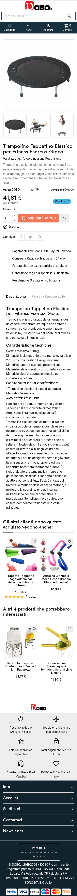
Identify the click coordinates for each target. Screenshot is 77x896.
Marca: (7, 189)
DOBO (16, 189)
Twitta (30, 237)
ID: (32, 189)
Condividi (21, 237)
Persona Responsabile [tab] (48, 296)
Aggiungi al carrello (38, 218)
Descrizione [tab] (16, 296)
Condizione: (58, 189)
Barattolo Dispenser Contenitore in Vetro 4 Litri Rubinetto (21, 666)
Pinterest (39, 237)
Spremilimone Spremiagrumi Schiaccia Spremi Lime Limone (56, 667)
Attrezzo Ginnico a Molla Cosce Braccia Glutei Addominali (56, 579)
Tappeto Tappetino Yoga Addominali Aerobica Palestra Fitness (21, 580)
